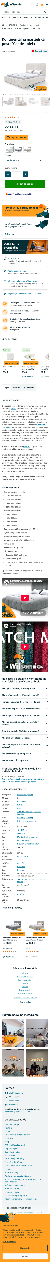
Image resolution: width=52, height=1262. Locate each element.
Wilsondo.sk (14, 1100)
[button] (3, 94)
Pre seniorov (32, 837)
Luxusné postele (25, 993)
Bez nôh (20, 863)
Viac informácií (9, 1241)
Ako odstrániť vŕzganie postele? (17, 753)
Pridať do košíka (25, 183)
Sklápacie (21, 833)
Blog (7, 1141)
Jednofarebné (23, 840)
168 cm (20, 879)
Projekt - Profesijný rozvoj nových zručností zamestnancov (23, 1180)
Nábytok (25, 973)
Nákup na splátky (12, 1188)
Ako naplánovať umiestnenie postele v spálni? (20, 723)
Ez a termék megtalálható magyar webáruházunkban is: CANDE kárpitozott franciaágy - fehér (24, 780)
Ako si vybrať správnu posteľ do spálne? (21, 715)
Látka (19, 805)
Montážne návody (12, 1192)
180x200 (37, 812)
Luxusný (29, 817)
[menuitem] (6, 18)
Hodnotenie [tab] (29, 387)
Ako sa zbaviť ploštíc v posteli (16, 737)
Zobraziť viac (25, 1002)
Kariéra (8, 1169)
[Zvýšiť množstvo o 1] (25, 174)
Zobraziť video (41, 51)
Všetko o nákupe (12, 1124)
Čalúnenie (21, 801)
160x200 (28, 812)
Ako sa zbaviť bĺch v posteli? (15, 760)
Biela (19, 808)
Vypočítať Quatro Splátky (23, 194)
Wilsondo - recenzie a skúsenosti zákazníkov (24, 1213)
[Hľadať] (32, 4)
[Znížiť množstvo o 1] (8, 174)
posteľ (13, 408)
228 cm (41, 879)
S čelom (20, 844)
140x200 (20, 812)
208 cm (34, 879)
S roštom (21, 867)
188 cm (27, 879)
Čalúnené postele (25, 980)
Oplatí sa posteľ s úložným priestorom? (20, 731)
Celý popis (9, 234)
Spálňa (25, 983)
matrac (26, 446)
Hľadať (45, 12)
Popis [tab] (6, 387)
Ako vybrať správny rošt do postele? (19, 688)
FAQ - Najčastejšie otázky (15, 1145)
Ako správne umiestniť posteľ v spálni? (20, 695)
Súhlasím (25, 1256)
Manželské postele (25, 794)
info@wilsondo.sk (16, 1093)
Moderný (21, 817)
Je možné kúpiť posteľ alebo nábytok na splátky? (21, 745)
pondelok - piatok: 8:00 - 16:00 (23, 1110)
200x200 (20, 814)
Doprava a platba (12, 1148)
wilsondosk (13, 1104)
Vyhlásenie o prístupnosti (16, 1195)
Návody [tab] (16, 387)
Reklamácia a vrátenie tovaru (17, 1134)
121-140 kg (22, 830)
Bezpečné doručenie (13, 1162)
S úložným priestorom (26, 821)
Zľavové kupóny (11, 1172)
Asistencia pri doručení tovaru (18, 1176)
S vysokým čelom (32, 844)
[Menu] (46, 4)
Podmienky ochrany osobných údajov (21, 1199)
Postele (25, 986)
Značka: (8, 51)
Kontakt (8, 1128)
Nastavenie (25, 1248)
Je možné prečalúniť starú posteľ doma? (21, 702)
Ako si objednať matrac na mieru (19, 1165)
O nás (7, 1131)
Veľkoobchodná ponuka (15, 1185)
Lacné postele (25, 990)
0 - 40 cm (21, 894)
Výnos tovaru (10, 1155)
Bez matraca (22, 856)
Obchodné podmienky (14, 1158)
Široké (20, 882)
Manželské (21, 837)
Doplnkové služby (12, 1152)
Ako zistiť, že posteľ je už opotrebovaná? (21, 708)
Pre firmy (9, 1138)
